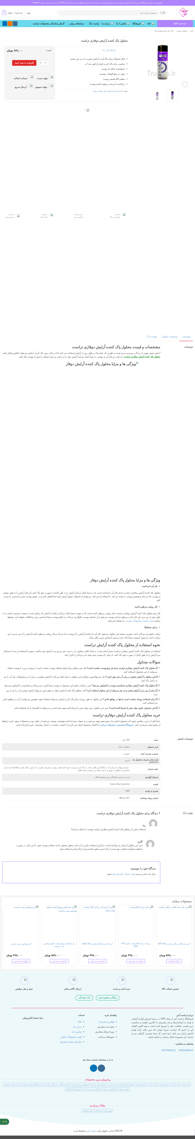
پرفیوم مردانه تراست (80, 1085)
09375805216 (169, 1050)
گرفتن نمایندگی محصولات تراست (48, 23)
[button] (28, 13)
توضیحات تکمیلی (169, 336)
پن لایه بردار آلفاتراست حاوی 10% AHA (135, 944)
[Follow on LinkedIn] (4, 23)
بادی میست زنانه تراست (180, 1085)
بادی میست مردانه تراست (158, 1085)
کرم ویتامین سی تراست (21, 944)
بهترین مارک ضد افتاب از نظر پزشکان (97, 1111)
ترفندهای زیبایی (76, 23)
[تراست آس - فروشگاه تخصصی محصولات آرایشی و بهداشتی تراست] (182, 13)
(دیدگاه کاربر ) (109, 50)
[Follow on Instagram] (15, 23)
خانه (149, 23)
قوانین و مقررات (106, 1021)
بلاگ (80, 1021)
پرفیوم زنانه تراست (98, 1085)
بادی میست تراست (12, 1085)
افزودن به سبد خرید (24, 62)
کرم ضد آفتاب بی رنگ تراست (57, 1085)
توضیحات (186, 336)
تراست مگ (94, 23)
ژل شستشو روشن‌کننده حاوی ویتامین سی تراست (59, 944)
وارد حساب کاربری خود (123, 874)
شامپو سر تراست (108, 1089)
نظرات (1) (152, 336)
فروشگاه (136, 23)
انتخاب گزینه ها (174, 961)
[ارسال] (60, 12)
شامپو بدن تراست (91, 1089)
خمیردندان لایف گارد (74, 1089)
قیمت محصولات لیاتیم (71, 1037)
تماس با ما (121, 23)
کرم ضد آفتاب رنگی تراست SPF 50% (174, 944)
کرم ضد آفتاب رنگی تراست (32, 1085)
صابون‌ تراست (123, 1089)
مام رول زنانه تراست (137, 1085)
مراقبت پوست (181, 31)
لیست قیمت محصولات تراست (139, 620)
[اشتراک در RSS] (10, 23)
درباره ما (106, 23)
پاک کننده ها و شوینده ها (164, 31)
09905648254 (186, 1050)
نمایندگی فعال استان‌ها (71, 1042)
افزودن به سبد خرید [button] (136, 961)
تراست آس (91, 1130)
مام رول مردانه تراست (117, 1085)
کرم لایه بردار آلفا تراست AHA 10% (97, 944)
